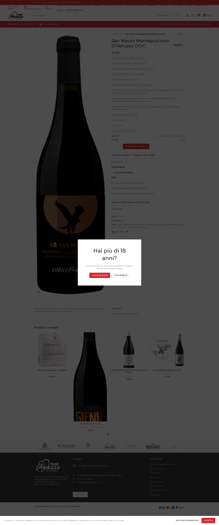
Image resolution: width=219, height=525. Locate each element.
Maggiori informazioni (187, 520)
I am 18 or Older (99, 275)
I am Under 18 (120, 275)
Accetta (208, 520)
